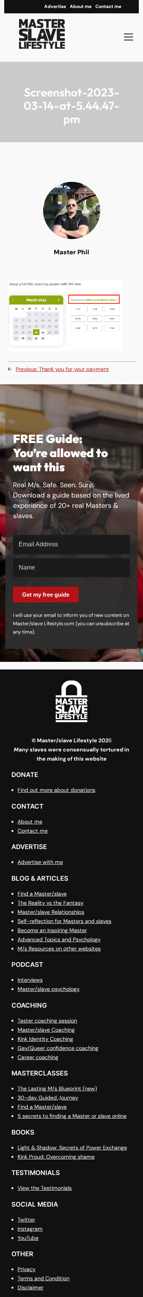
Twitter (26, 1219)
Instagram (30, 1228)
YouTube (28, 1237)
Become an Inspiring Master (52, 930)
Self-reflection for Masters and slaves (64, 921)
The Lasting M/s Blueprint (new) (57, 1088)
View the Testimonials (45, 1188)
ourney (69, 1097)
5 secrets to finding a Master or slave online (72, 1115)
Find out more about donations (56, 790)
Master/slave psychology (49, 989)
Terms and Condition (43, 1278)
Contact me (33, 830)
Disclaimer (30, 1287)
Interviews (30, 979)
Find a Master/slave (42, 893)
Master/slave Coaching (46, 1029)
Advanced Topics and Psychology (59, 939)
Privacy (26, 1269)
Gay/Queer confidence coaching (58, 1048)
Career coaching (38, 1057)
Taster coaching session (47, 1020)
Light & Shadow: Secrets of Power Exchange (72, 1147)
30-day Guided (38, 1097)
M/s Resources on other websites (59, 948)
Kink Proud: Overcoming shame (56, 1156)
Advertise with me (40, 862)
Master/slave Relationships (51, 912)
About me (30, 821)
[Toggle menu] (128, 37)
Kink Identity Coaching (45, 1038)
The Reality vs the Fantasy (51, 902)
